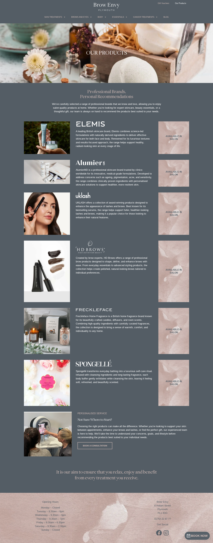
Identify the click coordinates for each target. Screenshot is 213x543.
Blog (166, 17)
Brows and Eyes (80, 17)
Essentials (118, 17)
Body (100, 17)
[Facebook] (159, 533)
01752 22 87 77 (162, 518)
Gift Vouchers (163, 3)
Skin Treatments (53, 17)
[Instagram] (166, 533)
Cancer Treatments (143, 17)
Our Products (180, 3)
